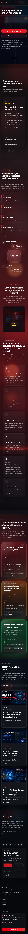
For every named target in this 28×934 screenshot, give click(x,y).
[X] (3, 844)
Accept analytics (13, 929)
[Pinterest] (14, 844)
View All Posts (6, 685)
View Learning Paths (14, 35)
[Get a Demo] (18, 2)
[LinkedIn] (21, 844)
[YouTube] (18, 844)
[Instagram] (6, 844)
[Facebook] (10, 844)
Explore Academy (13, 31)
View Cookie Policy (7, 922)
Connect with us (18, 865)
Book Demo (8, 865)
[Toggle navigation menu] (25, 2)
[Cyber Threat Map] (22, 2)
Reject (13, 926)
